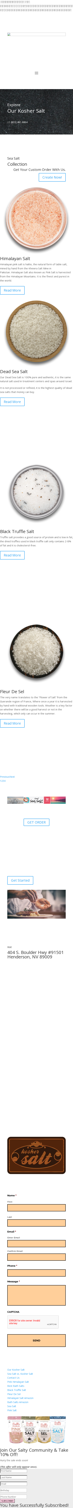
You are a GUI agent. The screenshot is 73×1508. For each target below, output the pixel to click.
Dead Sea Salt (14, 371)
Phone (12, 1265)
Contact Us (13, 1377)
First (9, 1202)
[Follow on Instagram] (23, 28)
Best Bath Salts (15, 1385)
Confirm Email (15, 1251)
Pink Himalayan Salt (18, 1381)
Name (11, 1195)
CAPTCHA (13, 1311)
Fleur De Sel (14, 1394)
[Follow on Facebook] (10, 28)
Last (9, 1217)
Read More (12, 290)
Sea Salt (11, 1406)
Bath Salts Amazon (17, 1402)
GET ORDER (36, 822)
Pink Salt (12, 1410)
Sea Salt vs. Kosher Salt (20, 1373)
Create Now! (52, 177)
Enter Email (13, 1237)
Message (13, 1281)
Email (11, 1231)
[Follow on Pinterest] (30, 28)
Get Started (20, 880)
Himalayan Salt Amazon (20, 1398)
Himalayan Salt (15, 258)
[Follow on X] (17, 28)
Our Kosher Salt (16, 1369)
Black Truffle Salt (16, 1390)
